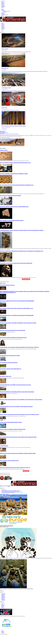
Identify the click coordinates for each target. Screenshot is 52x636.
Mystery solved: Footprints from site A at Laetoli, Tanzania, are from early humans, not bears (19, 414)
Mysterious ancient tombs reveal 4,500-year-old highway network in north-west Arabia (18, 322)
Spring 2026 (3, 594)
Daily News (3, 2)
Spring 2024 (3, 600)
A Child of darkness (4, 445)
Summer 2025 (3, 596)
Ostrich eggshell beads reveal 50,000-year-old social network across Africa (15, 384)
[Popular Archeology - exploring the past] (13, 21)
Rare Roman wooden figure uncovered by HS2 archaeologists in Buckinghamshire (17, 300)
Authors (3, 12)
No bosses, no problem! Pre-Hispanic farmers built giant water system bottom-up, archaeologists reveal (21, 251)
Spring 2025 (3, 597)
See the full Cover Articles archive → (5, 281)
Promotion (3, 3)
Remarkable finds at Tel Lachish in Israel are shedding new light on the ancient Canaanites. (13, 90)
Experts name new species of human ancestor (9, 460)
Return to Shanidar (5, 48)
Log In (2, 7)
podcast (15, 558)
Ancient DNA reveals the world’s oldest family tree (10, 368)
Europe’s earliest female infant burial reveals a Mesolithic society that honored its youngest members (21, 399)
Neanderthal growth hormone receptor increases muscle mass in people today (16, 263)
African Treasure (4, 107)
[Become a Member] (24, 485)
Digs (2, 1)
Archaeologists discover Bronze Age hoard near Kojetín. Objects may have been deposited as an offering (21, 230)
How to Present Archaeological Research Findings (10, 195)
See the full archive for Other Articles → (5, 473)
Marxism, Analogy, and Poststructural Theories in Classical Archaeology (14, 125)
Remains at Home (3, 150)
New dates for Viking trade (5, 376)
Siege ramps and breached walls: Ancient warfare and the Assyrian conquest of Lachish (18, 437)
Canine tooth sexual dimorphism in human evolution (11, 422)
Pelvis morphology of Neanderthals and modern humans (11, 220)
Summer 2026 (3, 593)
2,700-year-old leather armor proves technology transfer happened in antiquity (16, 406)
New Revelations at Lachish (6, 87)
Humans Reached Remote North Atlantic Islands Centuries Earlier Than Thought (17, 391)
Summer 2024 (3, 599)
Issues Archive (3, 13)
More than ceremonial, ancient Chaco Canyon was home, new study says (15, 467)
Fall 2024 (3, 598)
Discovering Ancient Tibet (6, 11)
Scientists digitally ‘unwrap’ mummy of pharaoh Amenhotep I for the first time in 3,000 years (19, 347)
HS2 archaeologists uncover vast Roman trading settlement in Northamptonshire (17, 315)
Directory (3, 632)
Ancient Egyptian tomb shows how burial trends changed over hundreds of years (16, 184)
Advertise (3, 14)
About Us (3, 5)
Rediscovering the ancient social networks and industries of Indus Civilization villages (18, 453)
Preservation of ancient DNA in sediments (8, 362)
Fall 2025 (3, 595)
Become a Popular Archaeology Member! (5, 485)
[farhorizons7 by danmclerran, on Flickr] (12, 146)
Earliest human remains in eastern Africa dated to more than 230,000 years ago (16, 308)
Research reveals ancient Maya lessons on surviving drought (12, 330)
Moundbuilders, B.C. (5, 68)
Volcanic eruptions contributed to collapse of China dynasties (12, 429)
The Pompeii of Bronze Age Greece (7, 285)
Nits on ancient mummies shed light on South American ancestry (13, 337)
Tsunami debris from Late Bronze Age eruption (10, 355)
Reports (3, 606)
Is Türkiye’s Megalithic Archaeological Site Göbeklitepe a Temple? (14, 173)
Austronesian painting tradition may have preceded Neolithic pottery (14, 206)
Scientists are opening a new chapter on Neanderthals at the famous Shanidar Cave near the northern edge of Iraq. (16, 51)
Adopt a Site (3, 10)
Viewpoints (3, 4)
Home (2, 630)
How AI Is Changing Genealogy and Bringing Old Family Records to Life (15, 162)
